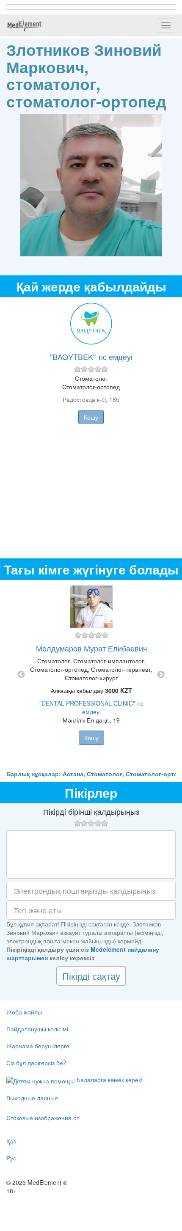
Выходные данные (32, 1098)
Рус (11, 1158)
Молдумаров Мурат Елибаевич (91, 648)
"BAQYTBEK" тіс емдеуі (91, 356)
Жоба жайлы (24, 1012)
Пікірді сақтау (91, 975)
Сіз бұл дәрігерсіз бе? (36, 1062)
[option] (91, 675)
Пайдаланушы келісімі (37, 1029)
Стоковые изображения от (42, 1117)
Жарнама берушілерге (37, 1045)
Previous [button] (21, 674)
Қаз (11, 1141)
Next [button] (161, 674)
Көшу (91, 417)
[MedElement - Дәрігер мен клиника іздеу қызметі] (24, 25)
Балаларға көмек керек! (109, 1079)
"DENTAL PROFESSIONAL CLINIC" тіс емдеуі (91, 707)
